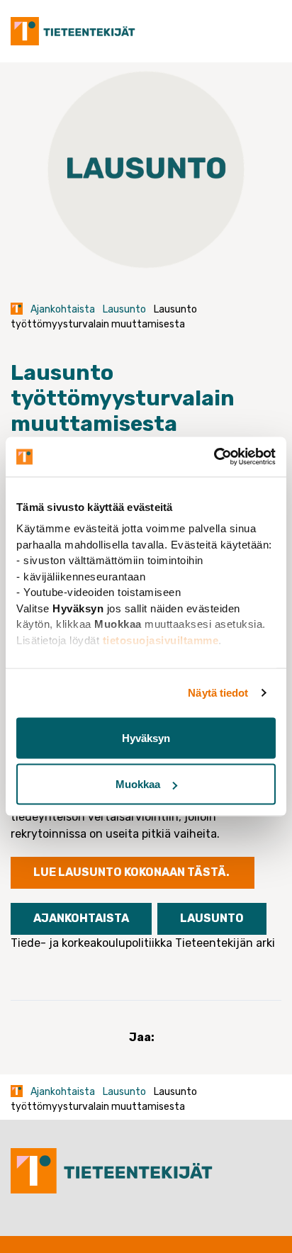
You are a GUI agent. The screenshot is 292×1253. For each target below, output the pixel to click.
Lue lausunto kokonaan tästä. (132, 872)
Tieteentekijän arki (225, 943)
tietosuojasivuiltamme (161, 640)
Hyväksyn (146, 737)
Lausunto (124, 309)
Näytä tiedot (218, 693)
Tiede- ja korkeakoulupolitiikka (91, 943)
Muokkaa (138, 784)
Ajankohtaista (62, 309)
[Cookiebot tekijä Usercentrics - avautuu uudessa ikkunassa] (214, 457)
